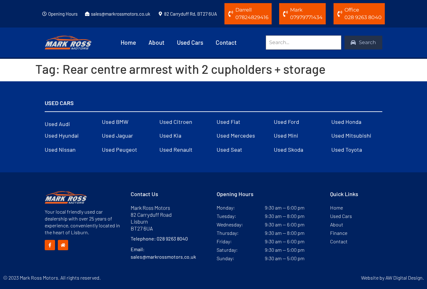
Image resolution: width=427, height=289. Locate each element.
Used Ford (286, 121)
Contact (226, 42)
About (156, 42)
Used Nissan (60, 149)
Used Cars (190, 42)
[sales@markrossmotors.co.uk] (87, 14)
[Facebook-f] (50, 245)
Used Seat (229, 149)
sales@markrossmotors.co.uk (120, 14)
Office (351, 10)
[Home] (63, 245)
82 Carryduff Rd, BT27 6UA (190, 14)
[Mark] (285, 14)
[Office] (340, 14)
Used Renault (176, 149)
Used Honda (346, 121)
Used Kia (170, 135)
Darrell (243, 10)
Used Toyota (346, 149)
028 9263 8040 (172, 238)
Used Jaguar (117, 135)
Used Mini (286, 135)
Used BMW (115, 121)
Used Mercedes (236, 135)
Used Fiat (228, 121)
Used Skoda (288, 149)
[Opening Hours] (44, 14)
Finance (338, 233)
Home (128, 42)
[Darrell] (231, 14)
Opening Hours (63, 14)
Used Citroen (175, 121)
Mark (296, 10)
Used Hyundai (62, 135)
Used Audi (57, 123)
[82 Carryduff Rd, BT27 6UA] (160, 14)
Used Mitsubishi (351, 135)
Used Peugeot (119, 149)
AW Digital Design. (404, 278)
